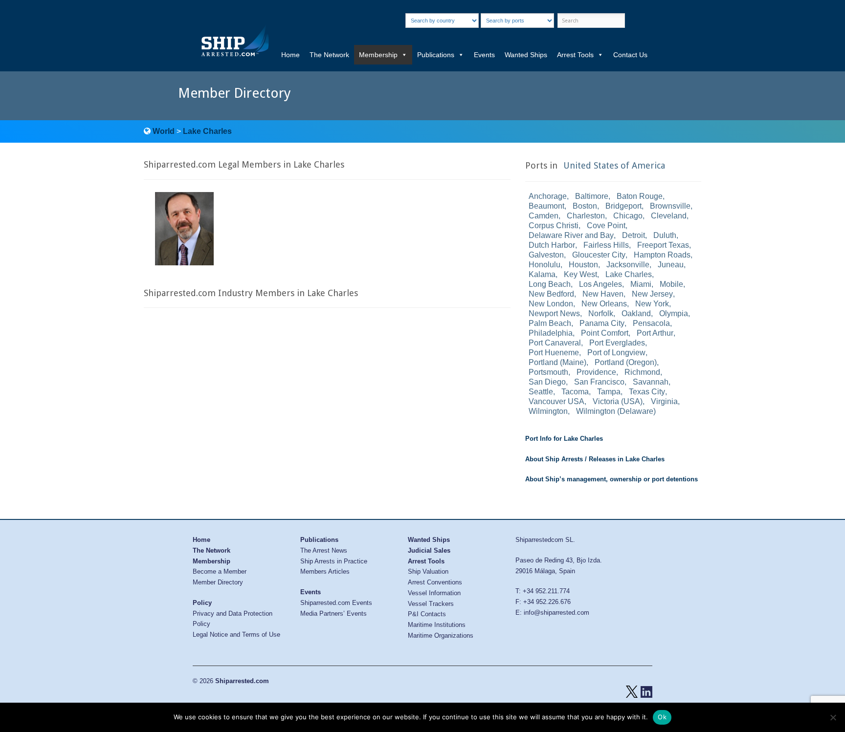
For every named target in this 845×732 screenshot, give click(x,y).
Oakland (636, 313)
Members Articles (325, 571)
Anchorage (548, 196)
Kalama (542, 274)
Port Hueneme (554, 352)
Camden (543, 216)
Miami (640, 284)
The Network (329, 55)
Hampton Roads (662, 255)
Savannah (650, 382)
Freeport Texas (663, 245)
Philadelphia (551, 333)
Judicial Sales (429, 550)
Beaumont (546, 206)
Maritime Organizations (440, 635)
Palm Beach (550, 323)
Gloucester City (598, 255)
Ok (662, 717)
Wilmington (548, 411)
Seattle (541, 392)
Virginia (664, 401)
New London (551, 304)
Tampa (609, 392)
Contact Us (630, 55)
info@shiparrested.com (556, 612)
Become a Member (219, 571)
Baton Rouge (640, 196)
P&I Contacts (427, 614)
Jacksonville (627, 264)
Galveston (546, 255)
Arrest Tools (575, 55)
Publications (435, 55)
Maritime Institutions (437, 624)
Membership (378, 55)
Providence (596, 372)
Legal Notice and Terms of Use (236, 634)
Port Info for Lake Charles (564, 438)
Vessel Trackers (431, 603)
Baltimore (591, 196)
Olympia (673, 313)
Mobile (671, 284)
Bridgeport (623, 206)
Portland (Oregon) (626, 362)
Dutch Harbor (552, 245)
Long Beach (550, 284)
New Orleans (604, 304)
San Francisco (599, 382)
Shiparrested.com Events (336, 602)
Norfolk (600, 313)
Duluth (664, 235)
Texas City (647, 392)
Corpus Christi (553, 225)
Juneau (671, 264)
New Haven (602, 294)
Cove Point (606, 225)
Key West (580, 274)
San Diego (547, 382)
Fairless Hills (606, 245)
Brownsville (670, 206)
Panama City (601, 323)
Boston (585, 206)
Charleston (586, 216)
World (164, 131)
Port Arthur (655, 333)
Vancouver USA (556, 401)
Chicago (628, 216)
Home (290, 55)
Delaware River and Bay (571, 235)
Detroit (633, 235)
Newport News (554, 313)
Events (484, 55)
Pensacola (651, 323)
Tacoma (575, 392)
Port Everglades (617, 343)
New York (652, 304)
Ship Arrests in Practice (333, 561)
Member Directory (218, 582)
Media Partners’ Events (333, 613)
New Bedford (551, 294)
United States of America (614, 165)
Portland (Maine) (557, 362)
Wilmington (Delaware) (616, 411)
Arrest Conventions (435, 582)
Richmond (642, 372)
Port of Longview (616, 352)
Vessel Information (434, 593)
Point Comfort (604, 333)
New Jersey (652, 294)
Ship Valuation (428, 571)
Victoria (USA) (618, 401)
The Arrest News (323, 550)
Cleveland (669, 216)
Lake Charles (207, 131)
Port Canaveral (555, 343)
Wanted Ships (526, 55)
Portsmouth (548, 372)
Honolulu (544, 264)
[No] (833, 717)
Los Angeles (600, 284)
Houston (583, 264)
